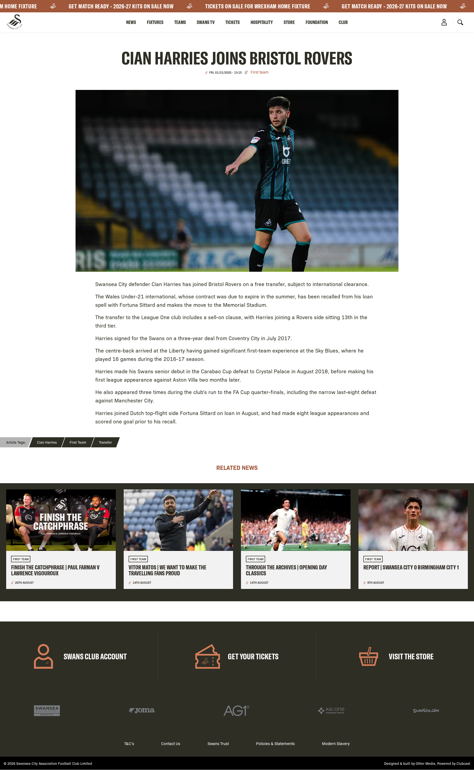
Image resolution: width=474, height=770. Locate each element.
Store (289, 22)
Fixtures (155, 22)
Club (343, 22)
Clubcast (463, 763)
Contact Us (170, 743)
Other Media (425, 763)
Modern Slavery (336, 743)
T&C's (129, 743)
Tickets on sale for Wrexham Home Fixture (242, 6)
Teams (180, 22)
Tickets (232, 22)
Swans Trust (218, 743)
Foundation (317, 22)
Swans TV (206, 22)
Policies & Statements (275, 743)
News (131, 22)
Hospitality (262, 22)
